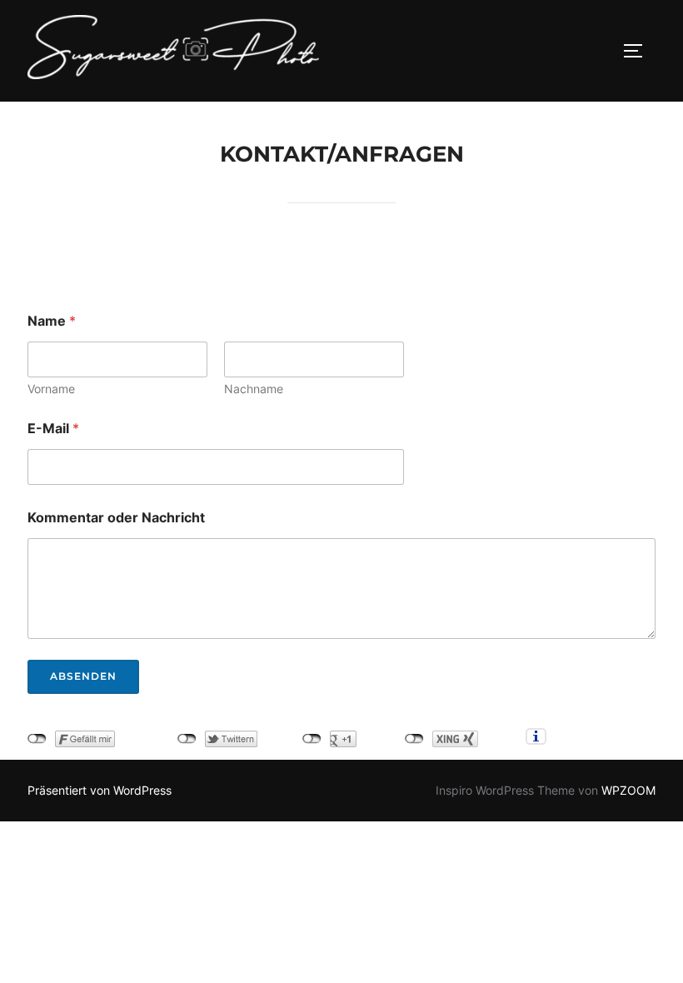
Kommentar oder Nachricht (116, 518)
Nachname (253, 389)
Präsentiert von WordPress (99, 790)
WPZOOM (628, 790)
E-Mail (53, 429)
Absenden (83, 676)
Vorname (51, 389)
